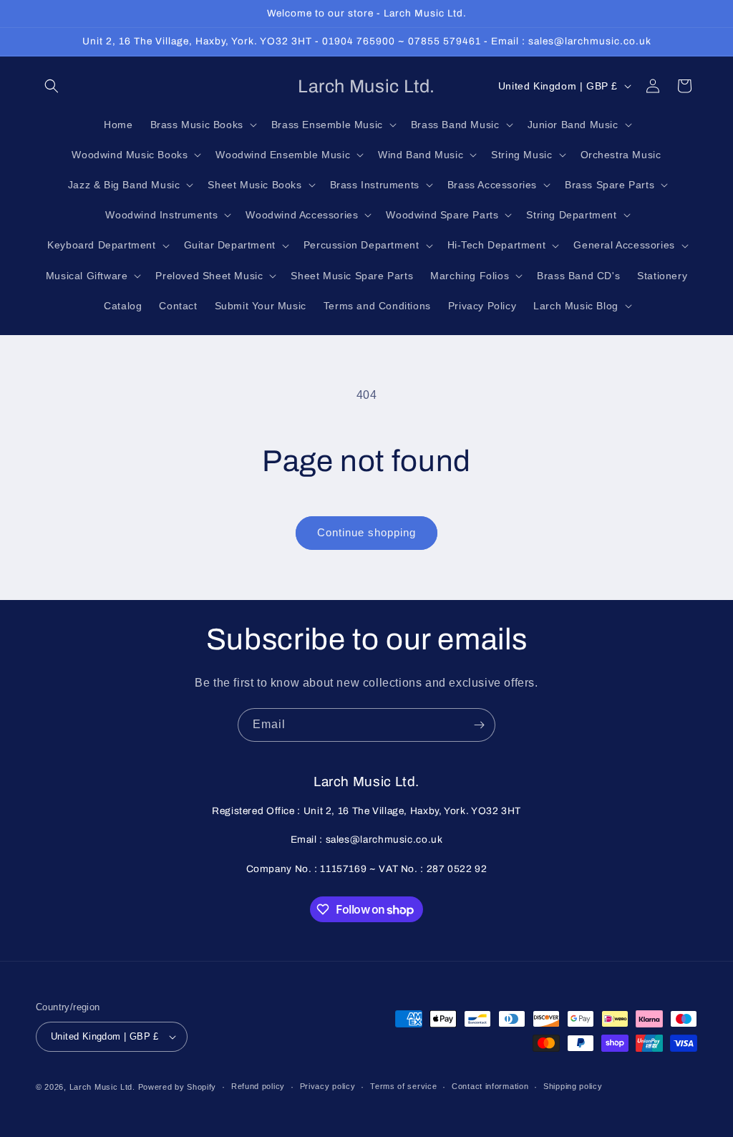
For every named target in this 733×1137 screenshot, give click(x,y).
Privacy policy (328, 1086)
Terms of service (403, 1086)
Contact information (490, 1086)
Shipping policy (573, 1086)
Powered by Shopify (177, 1087)
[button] (51, 86)
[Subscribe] (479, 725)
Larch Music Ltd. (102, 1087)
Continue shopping (366, 532)
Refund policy (258, 1086)
